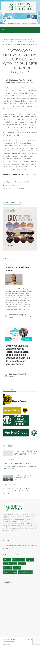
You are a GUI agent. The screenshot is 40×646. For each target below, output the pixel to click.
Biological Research (18, 560)
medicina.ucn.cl (31, 174)
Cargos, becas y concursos (13, 188)
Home (22, 188)
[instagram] (28, 16)
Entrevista (22, 564)
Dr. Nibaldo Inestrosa (10, 564)
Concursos (8, 446)
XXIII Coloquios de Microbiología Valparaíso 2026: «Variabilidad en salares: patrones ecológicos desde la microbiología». (25, 453)
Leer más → (12, 469)
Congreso (30, 560)
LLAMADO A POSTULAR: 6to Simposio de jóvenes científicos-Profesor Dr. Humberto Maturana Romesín (25, 477)
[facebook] (35, 16)
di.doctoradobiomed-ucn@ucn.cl (22, 83)
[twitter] (32, 16)
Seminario (17, 568)
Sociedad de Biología (10, 572)
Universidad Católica (25, 572)
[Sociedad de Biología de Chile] (18, 7)
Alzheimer (7, 560)
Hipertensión (8, 568)
